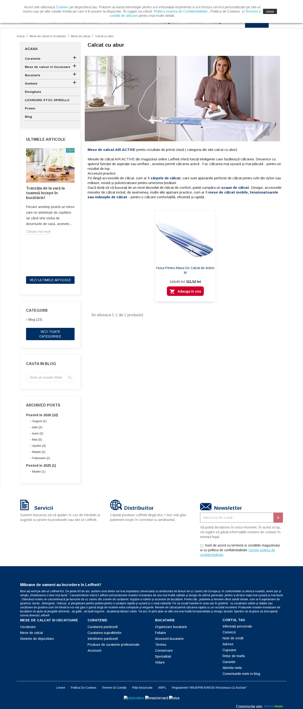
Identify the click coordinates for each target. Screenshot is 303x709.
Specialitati (163, 656)
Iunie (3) (37, 433)
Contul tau (234, 620)
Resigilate (33, 92)
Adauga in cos (185, 291)
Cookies (62, 7)
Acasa (31, 49)
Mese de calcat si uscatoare (49, 620)
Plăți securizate (142, 687)
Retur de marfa (234, 656)
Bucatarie (32, 75)
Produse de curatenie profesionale (113, 644)
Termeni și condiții (114, 687)
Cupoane (229, 650)
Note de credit (233, 638)
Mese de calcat (31, 633)
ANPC (162, 687)
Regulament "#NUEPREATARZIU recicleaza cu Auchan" (209, 687)
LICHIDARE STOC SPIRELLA (47, 100)
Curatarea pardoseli (103, 627)
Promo (30, 108)
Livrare (60, 687)
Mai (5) (37, 439)
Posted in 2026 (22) (42, 415)
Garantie (229, 662)
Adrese (228, 644)
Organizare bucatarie (171, 627)
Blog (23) (35, 319)
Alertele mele (232, 668)
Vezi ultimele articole (50, 280)
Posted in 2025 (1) (41, 465)
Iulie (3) (37, 427)
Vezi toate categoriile (50, 334)
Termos (160, 644)
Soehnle (31, 83)
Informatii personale (237, 626)
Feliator (160, 633)
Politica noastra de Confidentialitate (181, 11)
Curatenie (32, 58)
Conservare (164, 650)
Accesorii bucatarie (169, 639)
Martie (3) (38, 452)
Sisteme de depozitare (37, 639)
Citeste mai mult (38, 231)
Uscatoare (28, 627)
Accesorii (94, 650)
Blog (28, 116)
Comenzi (229, 632)
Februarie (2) (41, 458)
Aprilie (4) (39, 445)
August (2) (39, 421)
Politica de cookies (83, 687)
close (270, 11)
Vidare (160, 662)
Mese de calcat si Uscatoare (47, 67)
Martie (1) (38, 471)
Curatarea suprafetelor (105, 633)
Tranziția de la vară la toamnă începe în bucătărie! (45, 193)
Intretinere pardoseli (103, 639)
